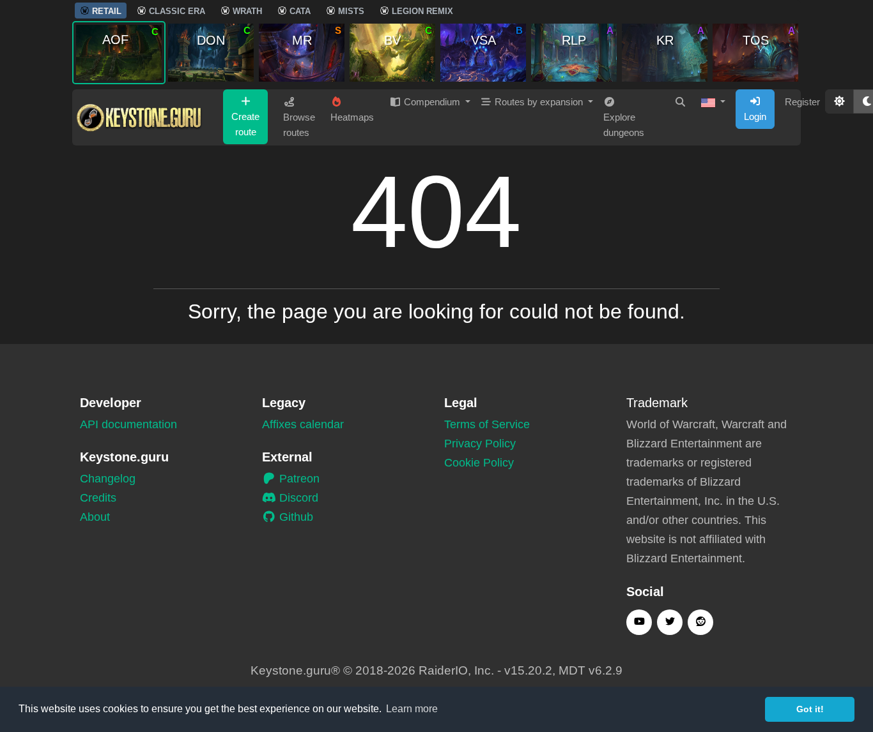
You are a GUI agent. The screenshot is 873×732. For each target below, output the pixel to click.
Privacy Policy (480, 443)
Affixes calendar (303, 424)
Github (294, 517)
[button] (713, 102)
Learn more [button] (412, 708)
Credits (98, 497)
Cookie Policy (479, 462)
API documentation (128, 424)
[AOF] (119, 52)
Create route (245, 124)
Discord (297, 497)
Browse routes (299, 125)
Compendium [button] (432, 101)
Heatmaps (352, 117)
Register (802, 101)
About (95, 517)
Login (755, 116)
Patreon (298, 478)
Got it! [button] (810, 709)
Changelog (107, 478)
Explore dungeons (623, 125)
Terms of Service (487, 424)
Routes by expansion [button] (538, 101)
